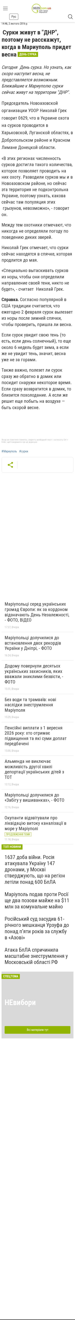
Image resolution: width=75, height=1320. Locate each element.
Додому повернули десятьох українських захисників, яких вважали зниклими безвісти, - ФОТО (34, 674)
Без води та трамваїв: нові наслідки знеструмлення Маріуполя (30, 705)
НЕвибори (20, 1002)
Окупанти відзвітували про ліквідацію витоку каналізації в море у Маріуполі (35, 823)
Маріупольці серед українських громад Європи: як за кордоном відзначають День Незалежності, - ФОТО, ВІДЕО (37, 612)
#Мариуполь (9, 451)
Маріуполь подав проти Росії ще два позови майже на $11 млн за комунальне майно (37, 900)
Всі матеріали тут (37, 1030)
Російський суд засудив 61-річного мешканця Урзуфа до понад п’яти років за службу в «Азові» (37, 928)
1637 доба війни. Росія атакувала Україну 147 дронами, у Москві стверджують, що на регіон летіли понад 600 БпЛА (35, 869)
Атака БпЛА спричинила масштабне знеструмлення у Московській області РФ (36, 956)
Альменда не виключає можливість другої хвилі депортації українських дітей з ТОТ (34, 769)
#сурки (23, 451)
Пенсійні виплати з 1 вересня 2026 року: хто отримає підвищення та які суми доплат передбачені (36, 736)
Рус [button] (13, 16)
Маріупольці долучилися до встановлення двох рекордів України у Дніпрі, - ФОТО (33, 643)
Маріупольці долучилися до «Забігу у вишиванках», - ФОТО (34, 797)
